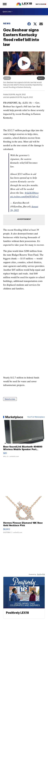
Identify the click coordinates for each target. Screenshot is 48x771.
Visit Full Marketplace (36, 417)
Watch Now (40, 4)
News (7, 23)
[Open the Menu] (4, 4)
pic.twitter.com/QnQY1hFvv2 (24, 196)
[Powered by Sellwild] (41, 574)
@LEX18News (32, 192)
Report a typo (10, 399)
